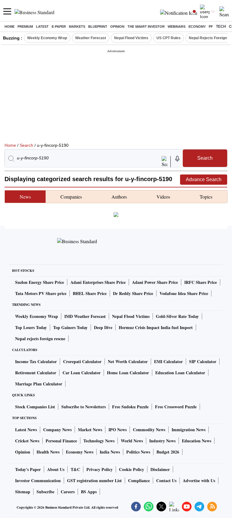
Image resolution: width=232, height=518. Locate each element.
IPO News (117, 429)
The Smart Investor (146, 26)
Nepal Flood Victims (131, 38)
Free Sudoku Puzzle (130, 406)
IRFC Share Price (200, 282)
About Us (55, 469)
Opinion (117, 26)
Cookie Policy (131, 469)
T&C (75, 469)
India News (110, 452)
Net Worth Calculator (128, 361)
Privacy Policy (99, 469)
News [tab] (25, 196)
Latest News (26, 429)
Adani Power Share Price (155, 282)
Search (26, 145)
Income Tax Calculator (36, 361)
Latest (42, 26)
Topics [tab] (206, 196)
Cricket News (27, 441)
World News (132, 441)
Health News (48, 452)
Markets (77, 26)
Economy (197, 26)
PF (211, 26)
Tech (221, 26)
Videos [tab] (163, 196)
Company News (57, 429)
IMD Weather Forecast (85, 316)
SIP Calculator (202, 361)
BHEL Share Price (90, 293)
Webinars (176, 26)
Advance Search (203, 179)
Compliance (139, 480)
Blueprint (97, 26)
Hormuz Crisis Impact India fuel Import (156, 327)
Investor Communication (38, 480)
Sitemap (22, 491)
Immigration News (188, 429)
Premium (25, 26)
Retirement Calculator (35, 372)
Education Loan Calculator (180, 372)
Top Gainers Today (70, 327)
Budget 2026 (167, 452)
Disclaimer (160, 469)
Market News (90, 429)
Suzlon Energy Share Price (39, 282)
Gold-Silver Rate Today (177, 316)
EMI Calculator (168, 361)
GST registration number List (94, 480)
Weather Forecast (90, 38)
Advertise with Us (199, 480)
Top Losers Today (31, 327)
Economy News (79, 452)
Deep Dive (103, 327)
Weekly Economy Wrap (47, 38)
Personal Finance (61, 441)
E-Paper (59, 26)
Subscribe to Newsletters (83, 406)
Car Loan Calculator (82, 372)
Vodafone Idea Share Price (184, 293)
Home (9, 26)
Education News (196, 441)
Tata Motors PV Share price (40, 293)
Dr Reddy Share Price (133, 293)
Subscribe (45, 491)
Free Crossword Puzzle (176, 406)
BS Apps (89, 491)
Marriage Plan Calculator (38, 384)
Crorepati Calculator (82, 361)
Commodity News (149, 429)
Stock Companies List (35, 406)
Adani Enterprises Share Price (98, 282)
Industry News (162, 441)
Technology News (98, 441)
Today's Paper (28, 469)
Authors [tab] (119, 196)
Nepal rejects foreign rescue (40, 338)
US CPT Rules (168, 38)
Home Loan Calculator (128, 372)
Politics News (138, 452)
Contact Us (166, 480)
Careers (68, 491)
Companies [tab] (71, 196)
